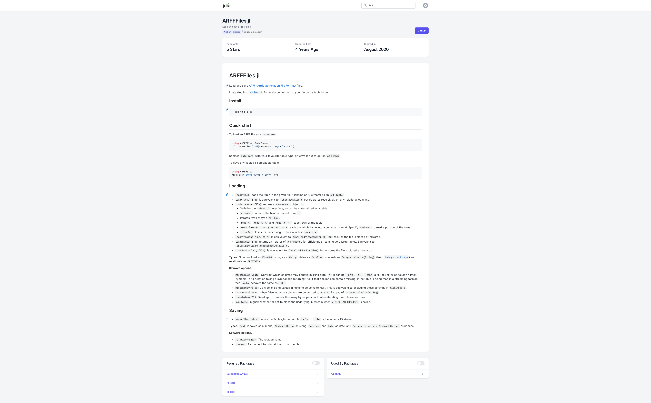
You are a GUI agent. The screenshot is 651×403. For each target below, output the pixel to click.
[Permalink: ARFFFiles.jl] (227, 85)
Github (422, 30)
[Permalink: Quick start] (227, 133)
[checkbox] (316, 363)
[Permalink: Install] (227, 109)
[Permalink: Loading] (227, 194)
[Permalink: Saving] (227, 318)
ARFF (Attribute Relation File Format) (272, 85)
